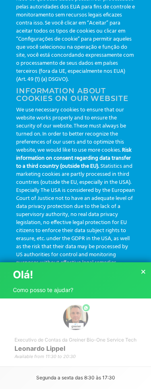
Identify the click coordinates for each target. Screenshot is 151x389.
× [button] (143, 272)
